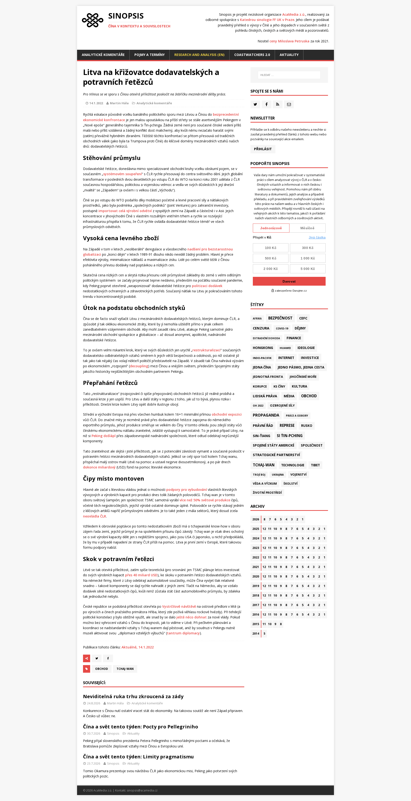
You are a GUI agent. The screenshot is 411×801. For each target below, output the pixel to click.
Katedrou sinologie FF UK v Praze (267, 19)
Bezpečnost (280, 318)
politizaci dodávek (207, 286)
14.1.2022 (96, 103)
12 (264, 529)
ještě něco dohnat (191, 617)
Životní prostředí (267, 493)
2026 (255, 519)
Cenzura (261, 328)
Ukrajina (278, 474)
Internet (286, 357)
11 (269, 529)
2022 (255, 557)
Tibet (315, 465)
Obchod (101, 669)
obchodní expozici (227, 414)
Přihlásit (263, 149)
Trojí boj (259, 474)
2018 (255, 595)
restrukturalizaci (206, 350)
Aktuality (289, 54)
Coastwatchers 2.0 (252, 54)
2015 (255, 624)
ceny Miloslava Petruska (289, 41)
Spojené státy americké (273, 445)
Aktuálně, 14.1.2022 (138, 647)
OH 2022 (258, 405)
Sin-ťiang (261, 435)
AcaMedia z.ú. (293, 14)
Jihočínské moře (303, 377)
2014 (255, 634)
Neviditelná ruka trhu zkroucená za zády (133, 696)
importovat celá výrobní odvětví (125, 211)
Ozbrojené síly (282, 405)
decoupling (139, 366)
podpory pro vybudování (186, 489)
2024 (255, 538)
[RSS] (278, 104)
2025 (255, 529)
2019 (255, 586)
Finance (294, 338)
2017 (255, 605)
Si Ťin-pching (290, 435)
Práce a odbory (297, 415)
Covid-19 (282, 328)
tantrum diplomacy (183, 633)
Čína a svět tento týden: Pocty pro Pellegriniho (140, 726)
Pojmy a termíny (149, 54)
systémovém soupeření (122, 174)
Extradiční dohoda (266, 338)
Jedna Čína (262, 367)
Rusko (306, 425)
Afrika (257, 318)
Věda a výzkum (265, 484)
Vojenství (298, 475)
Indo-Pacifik (262, 358)
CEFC (303, 318)
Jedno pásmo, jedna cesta (301, 367)
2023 (255, 548)
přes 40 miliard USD (141, 575)
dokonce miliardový (99, 467)
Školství (291, 483)
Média (289, 396)
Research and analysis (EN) (199, 54)
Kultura (299, 386)
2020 (255, 576)
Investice (310, 357)
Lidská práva (265, 395)
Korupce (260, 386)
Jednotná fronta (268, 376)
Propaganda (266, 415)
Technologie (292, 465)
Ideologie (306, 348)
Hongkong (263, 347)
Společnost (312, 445)
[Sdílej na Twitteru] (97, 658)
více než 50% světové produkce (205, 500)
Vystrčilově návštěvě (179, 606)
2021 (255, 567)
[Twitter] (255, 104)
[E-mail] (289, 104)
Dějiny (300, 328)
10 (275, 529)
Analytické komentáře (103, 54)
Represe (287, 425)
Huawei (285, 348)
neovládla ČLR (94, 516)
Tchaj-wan (125, 669)
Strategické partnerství (276, 455)
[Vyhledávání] (289, 75)
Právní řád (263, 425)
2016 (255, 614)
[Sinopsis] (92, 20)
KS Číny (279, 386)
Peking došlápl (104, 435)
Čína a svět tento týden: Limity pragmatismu (138, 756)
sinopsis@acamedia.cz (142, 790)
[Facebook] (266, 104)
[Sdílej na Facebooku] (108, 658)
